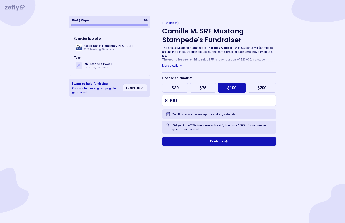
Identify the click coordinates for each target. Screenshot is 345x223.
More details (170, 65)
